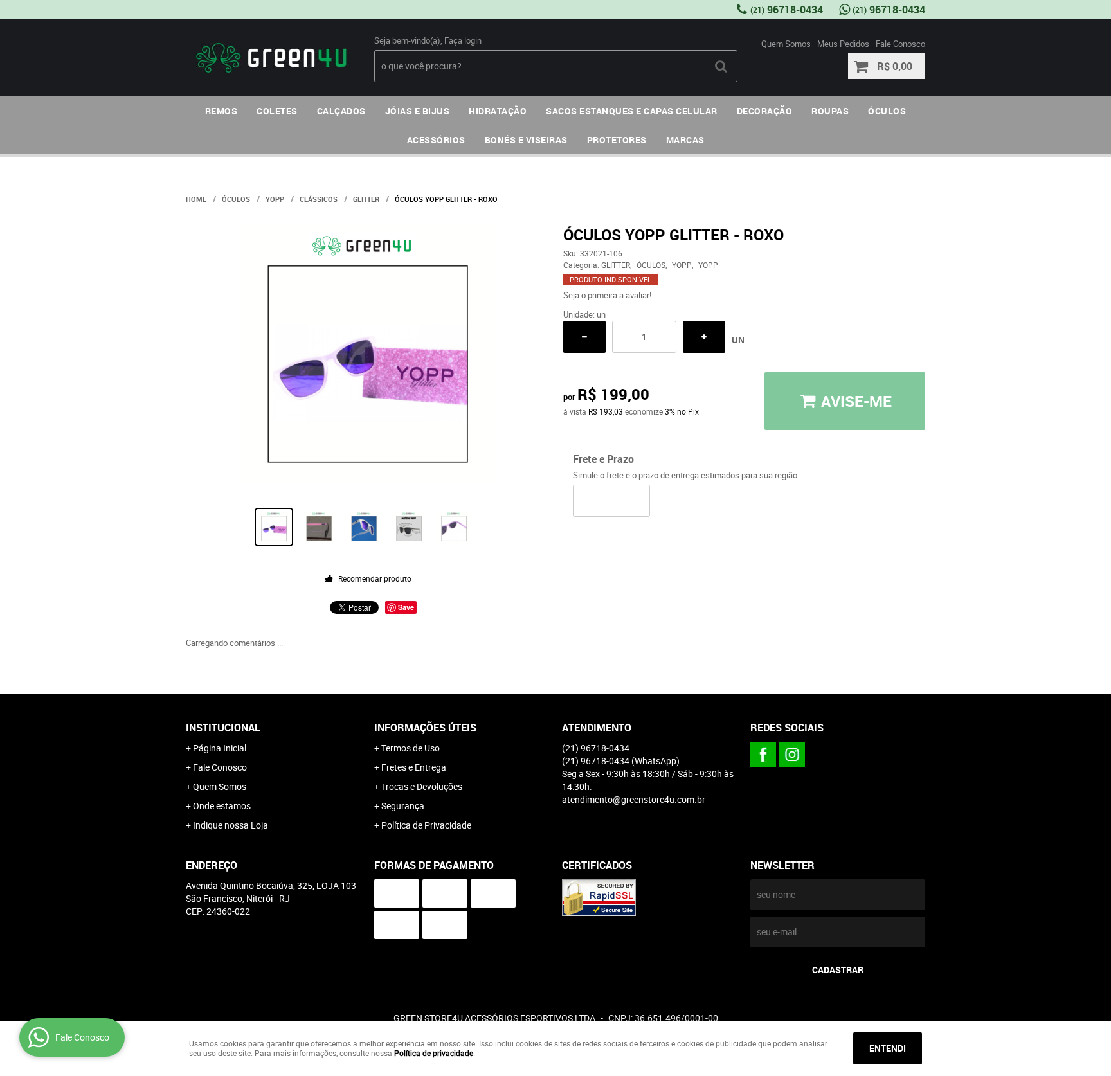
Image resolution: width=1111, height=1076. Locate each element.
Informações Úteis (425, 728)
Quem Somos (786, 43)
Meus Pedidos (843, 43)
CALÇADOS (341, 111)
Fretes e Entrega (413, 767)
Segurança (402, 806)
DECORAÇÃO (765, 111)
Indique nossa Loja (230, 825)
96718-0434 (786, 10)
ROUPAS (830, 111)
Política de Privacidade (426, 825)
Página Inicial (219, 748)
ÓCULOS (887, 111)
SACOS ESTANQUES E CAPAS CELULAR (632, 111)
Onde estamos (222, 806)
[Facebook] (763, 754)
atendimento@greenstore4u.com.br (633, 799)
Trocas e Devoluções (421, 786)
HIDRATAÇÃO (498, 111)
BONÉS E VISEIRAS (526, 140)
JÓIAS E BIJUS (417, 111)
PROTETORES (617, 140)
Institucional (223, 728)
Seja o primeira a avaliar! (607, 295)
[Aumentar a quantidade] (704, 337)
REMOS (221, 111)
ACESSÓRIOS (436, 140)
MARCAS (685, 140)
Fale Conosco (900, 43)
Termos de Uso (410, 748)
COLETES (277, 111)
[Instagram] (792, 754)
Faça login (463, 40)
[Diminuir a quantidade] (584, 337)
